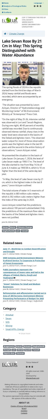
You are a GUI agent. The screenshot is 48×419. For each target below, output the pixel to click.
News (6, 3)
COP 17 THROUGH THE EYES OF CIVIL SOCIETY (34, 18)
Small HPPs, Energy (15, 329)
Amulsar (10, 314)
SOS (7, 322)
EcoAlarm (7, 12)
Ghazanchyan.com (32, 378)
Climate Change (16, 33)
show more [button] (25, 333)
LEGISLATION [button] (27, 27)
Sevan (8, 318)
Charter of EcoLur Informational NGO (24, 406)
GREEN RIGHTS (27, 22)
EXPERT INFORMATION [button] (31, 24)
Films (5, 9)
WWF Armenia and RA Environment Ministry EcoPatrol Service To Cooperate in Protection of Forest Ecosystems (24, 260)
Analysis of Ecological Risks (15, 6)
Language (38, 3)
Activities (24, 411)
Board (24, 408)
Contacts (24, 413)
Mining (9, 325)
